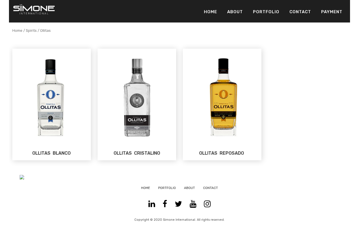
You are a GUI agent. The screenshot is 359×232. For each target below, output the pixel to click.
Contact (300, 11)
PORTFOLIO (167, 188)
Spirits (31, 30)
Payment (331, 11)
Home (210, 11)
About (235, 11)
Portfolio (266, 11)
